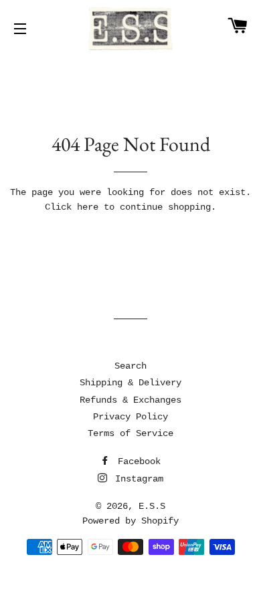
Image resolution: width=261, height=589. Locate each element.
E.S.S (152, 506)
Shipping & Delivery (130, 382)
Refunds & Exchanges (130, 400)
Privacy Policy (130, 416)
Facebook (136, 461)
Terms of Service (130, 433)
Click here (71, 207)
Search (130, 366)
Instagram (136, 478)
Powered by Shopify (130, 521)
